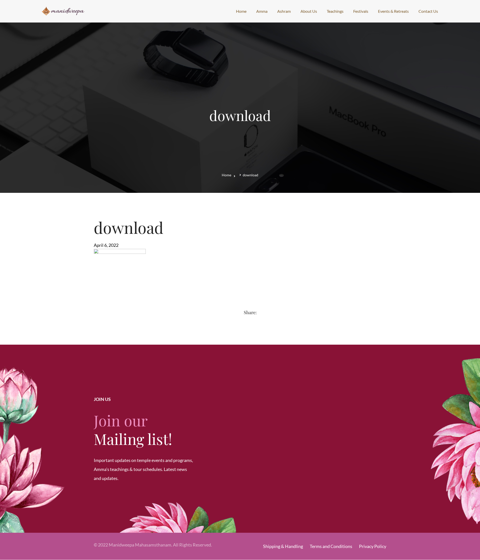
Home (226, 175)
